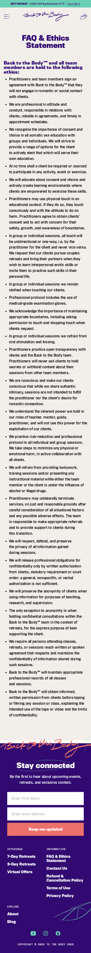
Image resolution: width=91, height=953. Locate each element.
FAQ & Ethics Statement (58, 859)
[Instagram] (45, 933)
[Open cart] (83, 16)
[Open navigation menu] (7, 16)
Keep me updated (46, 829)
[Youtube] (33, 933)
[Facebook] (58, 933)
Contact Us (56, 868)
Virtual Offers (19, 872)
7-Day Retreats (21, 857)
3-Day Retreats (21, 864)
